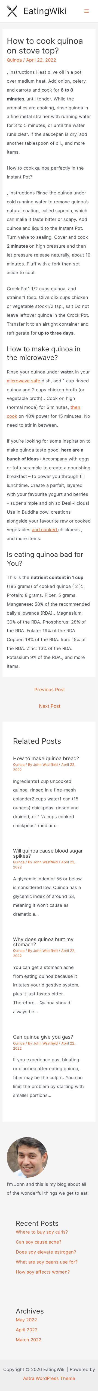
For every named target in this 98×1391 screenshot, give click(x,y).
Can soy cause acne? (38, 1242)
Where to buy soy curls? (42, 1232)
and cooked (45, 529)
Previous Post (49, 689)
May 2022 (26, 1319)
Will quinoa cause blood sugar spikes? (48, 853)
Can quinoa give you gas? (43, 1037)
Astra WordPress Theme (49, 1378)
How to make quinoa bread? (46, 758)
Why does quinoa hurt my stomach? (43, 941)
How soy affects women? (43, 1272)
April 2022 (27, 1329)
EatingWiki (44, 11)
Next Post (49, 706)
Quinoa (14, 60)
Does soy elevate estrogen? (46, 1252)
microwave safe (24, 380)
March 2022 (28, 1339)
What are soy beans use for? (46, 1262)
